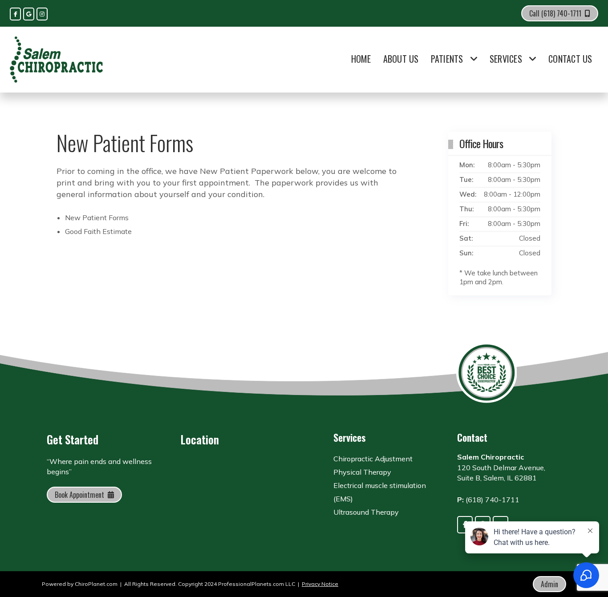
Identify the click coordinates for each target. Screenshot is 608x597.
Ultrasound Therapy (366, 512)
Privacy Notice (320, 584)
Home (361, 58)
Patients (447, 58)
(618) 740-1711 (492, 499)
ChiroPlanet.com (96, 584)
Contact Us (570, 58)
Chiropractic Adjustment (373, 458)
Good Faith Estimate (98, 231)
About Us (401, 58)
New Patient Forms (97, 217)
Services (506, 58)
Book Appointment (79, 494)
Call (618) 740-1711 (555, 13)
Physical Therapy (362, 472)
